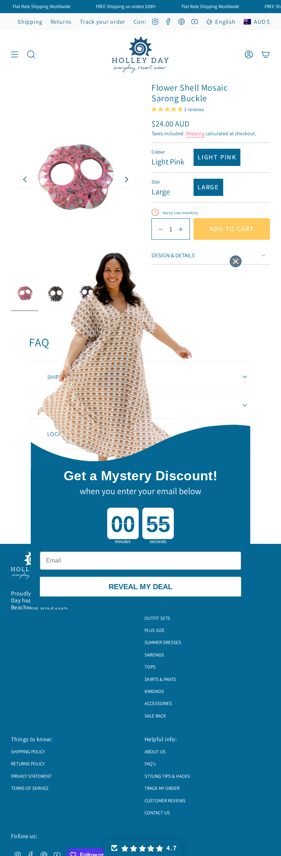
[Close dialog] (235, 261)
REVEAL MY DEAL (140, 587)
